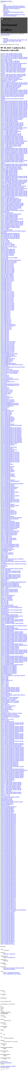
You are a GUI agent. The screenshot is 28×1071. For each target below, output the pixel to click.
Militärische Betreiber (9, 7)
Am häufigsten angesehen (8, 14)
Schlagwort (9, 33)
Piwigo (7, 1067)
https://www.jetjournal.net (6, 1062)
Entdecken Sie (6, 10)
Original (16, 41)
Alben (4, 4)
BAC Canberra (17, 973)
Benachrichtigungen (19, 12)
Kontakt (13, 1066)
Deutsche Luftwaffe (19, 967)
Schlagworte (7, 12)
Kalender (14, 15)
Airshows (12, 6)
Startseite (2, 33)
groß (7, 41)
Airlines (6, 6)
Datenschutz (8, 1066)
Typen (11, 8)
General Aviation (20, 6)
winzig (7, 39)
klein (15, 39)
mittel (23, 39)
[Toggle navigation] (12, 1)
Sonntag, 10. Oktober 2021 (9, 957)
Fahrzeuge (17, 8)
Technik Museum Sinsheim (9, 969)
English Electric (10, 973)
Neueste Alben (9, 15)
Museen (18, 7)
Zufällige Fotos (18, 14)
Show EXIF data (4, 1013)
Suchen (13, 12)
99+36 (4, 967)
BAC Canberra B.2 (11, 967)
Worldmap (5, 13)
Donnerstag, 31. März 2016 (9, 953)
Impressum (3, 1066)
